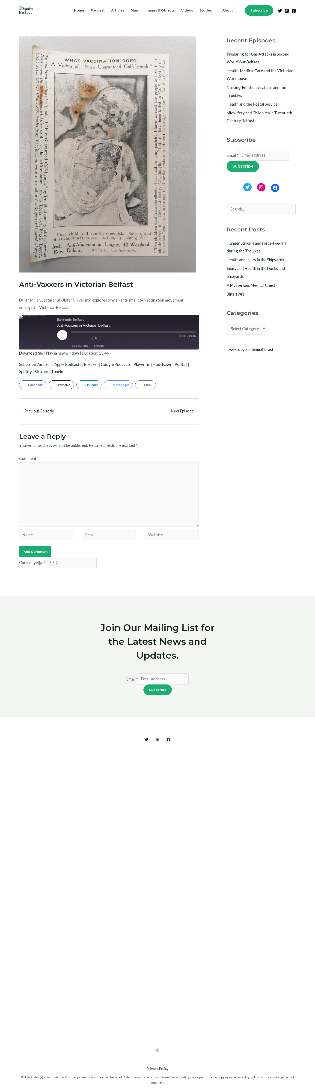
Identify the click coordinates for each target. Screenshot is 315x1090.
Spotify (25, 371)
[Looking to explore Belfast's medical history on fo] (71, 829)
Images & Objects (160, 10)
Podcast (98, 10)
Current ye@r (32, 562)
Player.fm (142, 364)
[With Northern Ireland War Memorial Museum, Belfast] (106, 895)
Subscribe (79, 345)
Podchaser (162, 364)
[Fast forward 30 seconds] (107, 338)
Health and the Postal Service (252, 104)
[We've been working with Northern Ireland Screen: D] (140, 869)
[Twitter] (280, 11)
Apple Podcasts (67, 364)
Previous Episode (37, 411)
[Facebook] (294, 11)
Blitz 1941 (235, 294)
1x (96, 338)
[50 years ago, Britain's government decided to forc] (175, 880)
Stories (205, 10)
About (227, 10)
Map (134, 10)
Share (99, 345)
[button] (259, 10)
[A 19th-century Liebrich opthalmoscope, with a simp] (279, 895)
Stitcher (41, 371)
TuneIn (57, 371)
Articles (117, 10)
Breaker (91, 364)
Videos (187, 10)
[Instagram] (287, 11)
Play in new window (62, 353)
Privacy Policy (157, 1068)
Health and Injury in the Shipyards (255, 259)
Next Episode (184, 411)
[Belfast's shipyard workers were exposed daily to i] (209, 880)
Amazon (44, 364)
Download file (31, 353)
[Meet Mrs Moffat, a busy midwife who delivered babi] (244, 873)
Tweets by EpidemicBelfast (250, 349)
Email (232, 155)
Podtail (181, 364)
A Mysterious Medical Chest (251, 285)
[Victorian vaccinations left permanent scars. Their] (36, 869)
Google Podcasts (116, 364)
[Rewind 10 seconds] (87, 338)
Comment (29, 458)
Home (79, 10)
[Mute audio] (76, 338)
